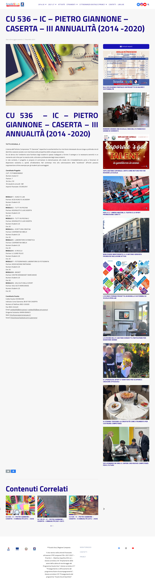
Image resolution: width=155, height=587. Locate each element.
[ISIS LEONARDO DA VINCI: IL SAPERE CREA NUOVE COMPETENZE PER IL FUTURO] (126, 428)
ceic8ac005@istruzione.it (18, 309)
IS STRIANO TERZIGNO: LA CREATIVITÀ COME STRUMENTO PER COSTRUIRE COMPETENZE (125, 422)
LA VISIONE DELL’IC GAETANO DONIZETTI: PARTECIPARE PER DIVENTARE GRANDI (124, 339)
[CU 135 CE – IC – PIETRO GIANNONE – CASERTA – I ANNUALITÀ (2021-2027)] (52, 497)
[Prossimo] (104, 509)
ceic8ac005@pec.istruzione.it (38, 309)
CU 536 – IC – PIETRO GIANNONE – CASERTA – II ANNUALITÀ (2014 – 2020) (20, 518)
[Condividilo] (13, 471)
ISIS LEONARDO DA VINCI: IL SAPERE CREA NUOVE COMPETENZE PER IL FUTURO (125, 464)
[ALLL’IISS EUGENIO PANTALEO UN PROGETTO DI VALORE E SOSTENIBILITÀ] (126, 52)
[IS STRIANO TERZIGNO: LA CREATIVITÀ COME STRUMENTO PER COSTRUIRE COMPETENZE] (126, 386)
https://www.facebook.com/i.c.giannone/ (23, 318)
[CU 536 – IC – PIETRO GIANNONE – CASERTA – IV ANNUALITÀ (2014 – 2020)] (83, 497)
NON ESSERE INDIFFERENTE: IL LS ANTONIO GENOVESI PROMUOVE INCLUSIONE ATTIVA (122, 255)
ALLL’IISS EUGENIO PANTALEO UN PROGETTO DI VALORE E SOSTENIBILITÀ (123, 88)
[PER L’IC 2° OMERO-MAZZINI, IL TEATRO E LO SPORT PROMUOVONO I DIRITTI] (126, 177)
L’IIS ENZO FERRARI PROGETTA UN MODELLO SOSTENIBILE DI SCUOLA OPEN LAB (124, 297)
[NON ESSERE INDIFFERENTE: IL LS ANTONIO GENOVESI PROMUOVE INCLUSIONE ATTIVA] (126, 219)
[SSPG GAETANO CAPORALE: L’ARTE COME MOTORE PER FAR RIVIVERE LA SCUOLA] (126, 135)
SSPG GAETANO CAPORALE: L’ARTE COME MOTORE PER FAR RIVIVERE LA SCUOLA (124, 172)
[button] (148, 4)
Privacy (83, 557)
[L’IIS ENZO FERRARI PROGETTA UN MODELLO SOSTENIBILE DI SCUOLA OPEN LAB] (126, 261)
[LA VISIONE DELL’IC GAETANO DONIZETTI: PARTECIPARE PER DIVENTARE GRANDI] (126, 303)
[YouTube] (144, 4)
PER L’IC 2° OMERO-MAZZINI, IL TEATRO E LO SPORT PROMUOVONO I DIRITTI (121, 213)
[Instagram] (141, 4)
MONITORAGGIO (85, 547)
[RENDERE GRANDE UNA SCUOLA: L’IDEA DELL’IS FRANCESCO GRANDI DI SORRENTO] (126, 94)
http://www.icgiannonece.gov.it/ (20, 315)
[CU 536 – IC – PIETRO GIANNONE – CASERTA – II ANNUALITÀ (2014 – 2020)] (20, 497)
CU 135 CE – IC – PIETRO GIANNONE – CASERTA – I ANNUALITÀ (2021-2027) (50, 520)
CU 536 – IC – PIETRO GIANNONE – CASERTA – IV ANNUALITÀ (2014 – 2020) (83, 518)
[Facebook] (138, 4)
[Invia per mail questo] (8, 471)
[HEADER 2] (15, 4)
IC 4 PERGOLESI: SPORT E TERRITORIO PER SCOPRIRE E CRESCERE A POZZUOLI (122, 380)
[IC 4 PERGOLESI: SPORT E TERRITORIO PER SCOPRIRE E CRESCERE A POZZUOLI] (126, 344)
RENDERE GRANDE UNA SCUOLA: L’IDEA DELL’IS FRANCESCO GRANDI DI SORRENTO (124, 130)
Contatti (83, 552)
